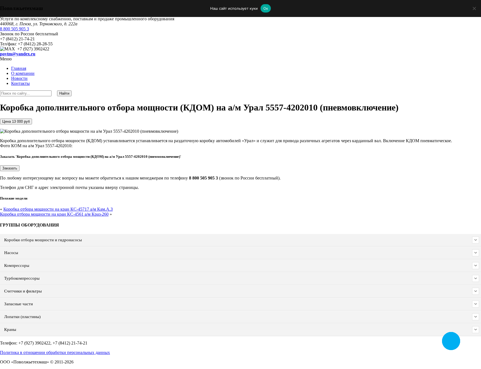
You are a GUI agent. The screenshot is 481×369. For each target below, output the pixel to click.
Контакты (20, 83)
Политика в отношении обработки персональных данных (55, 352)
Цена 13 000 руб (16, 121)
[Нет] (474, 8)
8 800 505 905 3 (14, 28)
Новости (19, 78)
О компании (23, 73)
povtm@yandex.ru (17, 53)
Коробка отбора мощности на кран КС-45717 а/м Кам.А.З (58, 209)
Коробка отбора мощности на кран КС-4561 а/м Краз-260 (54, 214)
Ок (265, 8)
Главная (18, 68)
